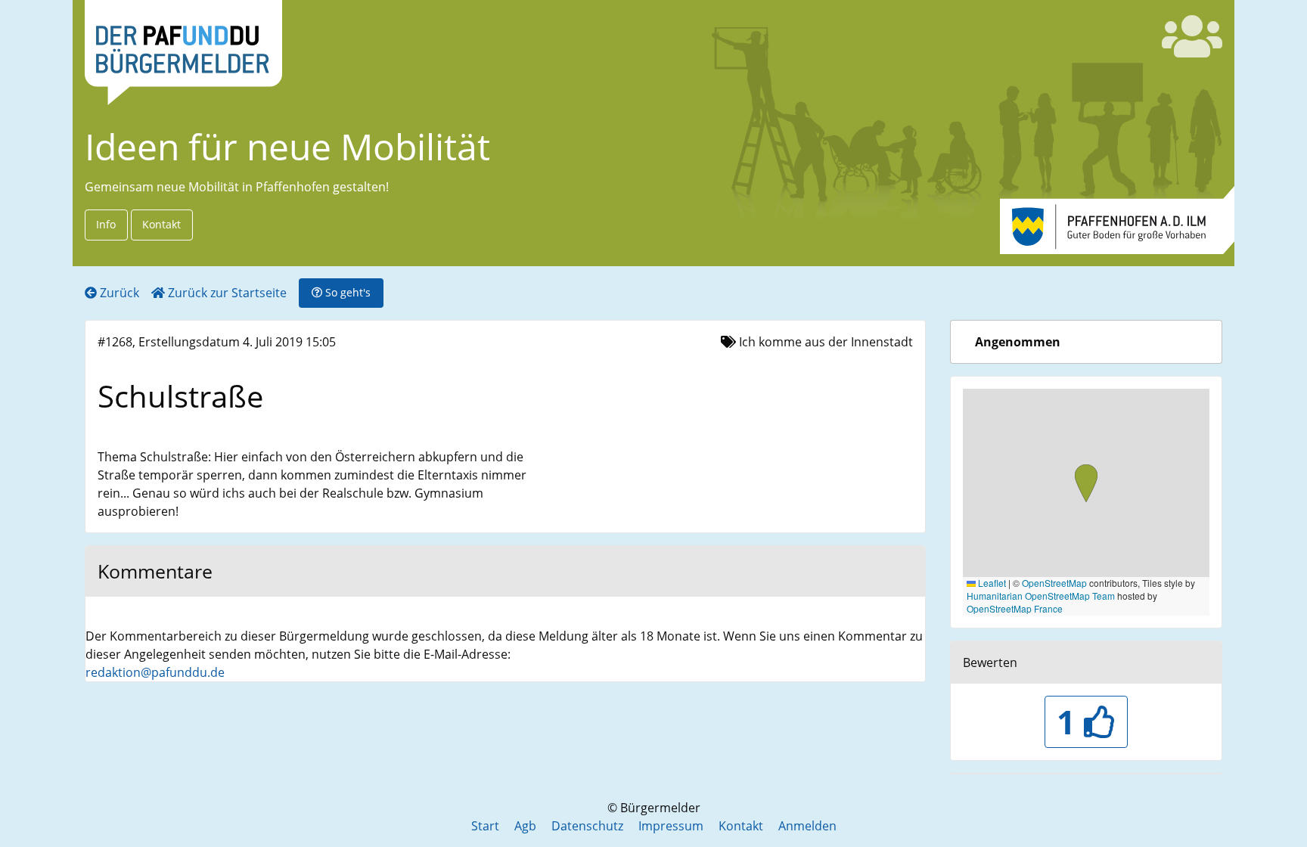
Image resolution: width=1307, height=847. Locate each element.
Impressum (670, 826)
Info (106, 224)
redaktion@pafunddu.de (155, 672)
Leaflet (991, 582)
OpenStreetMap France (1015, 608)
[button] (1086, 484)
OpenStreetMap (1054, 582)
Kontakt (161, 224)
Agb (525, 826)
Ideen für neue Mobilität (287, 146)
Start (485, 826)
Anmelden (807, 826)
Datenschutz (587, 826)
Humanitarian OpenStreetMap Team (1041, 595)
